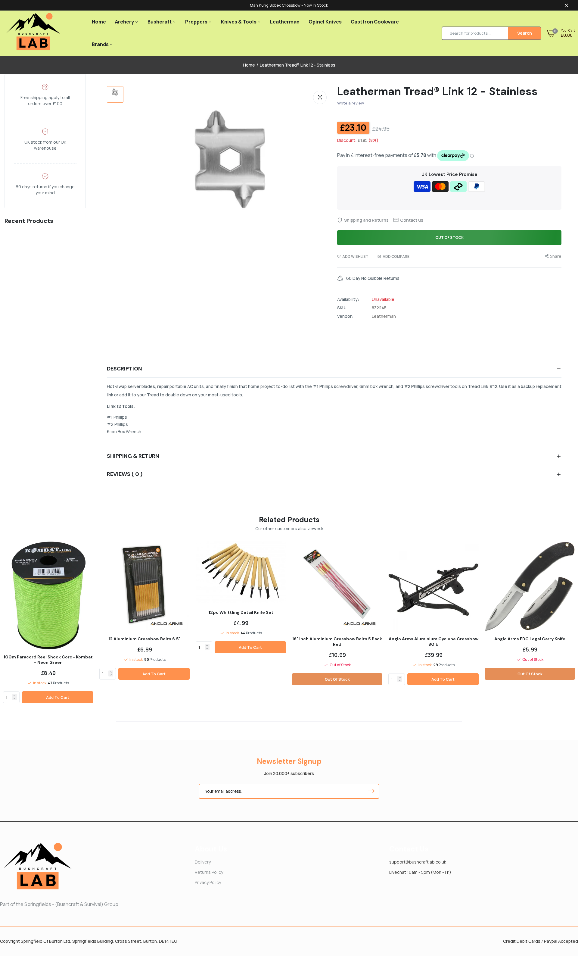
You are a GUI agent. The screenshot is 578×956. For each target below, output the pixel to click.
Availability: (348, 299)
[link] (14, 695)
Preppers (196, 21)
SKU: (341, 308)
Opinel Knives (325, 21)
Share (555, 256)
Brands (101, 44)
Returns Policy (209, 872)
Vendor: (345, 316)
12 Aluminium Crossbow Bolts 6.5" (144, 639)
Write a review (350, 103)
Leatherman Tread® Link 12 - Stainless (437, 91)
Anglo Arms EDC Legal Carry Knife (529, 639)
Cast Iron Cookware (375, 21)
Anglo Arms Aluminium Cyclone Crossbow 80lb (433, 641)
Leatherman (285, 21)
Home (99, 21)
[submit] (371, 791)
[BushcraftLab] (33, 33)
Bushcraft (160, 21)
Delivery (203, 862)
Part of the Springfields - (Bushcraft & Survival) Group (59, 904)
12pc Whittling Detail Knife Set (241, 612)
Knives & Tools (239, 21)
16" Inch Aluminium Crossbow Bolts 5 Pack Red (337, 641)
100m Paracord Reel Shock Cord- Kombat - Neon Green (48, 659)
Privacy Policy (208, 882)
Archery (125, 21)
